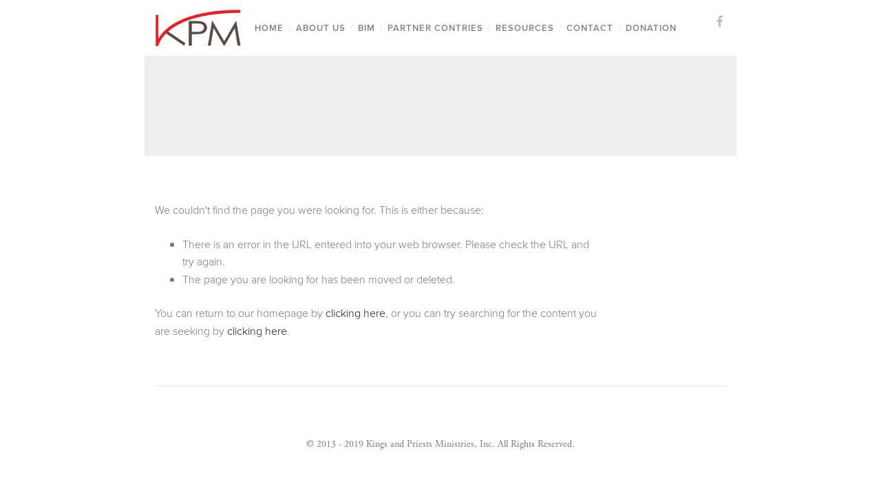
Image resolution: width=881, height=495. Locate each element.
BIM (366, 27)
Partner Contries (435, 27)
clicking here (355, 312)
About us (321, 27)
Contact (589, 27)
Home (269, 27)
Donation (651, 27)
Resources (525, 27)
